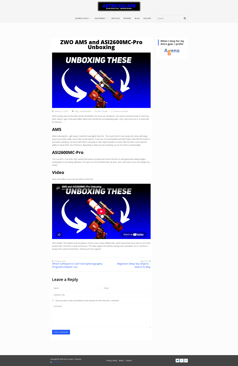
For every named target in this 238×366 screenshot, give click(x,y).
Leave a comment (121, 111)
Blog (137, 18)
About (121, 360)
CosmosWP (56, 362)
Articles (115, 18)
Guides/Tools (82, 18)
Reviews (127, 18)
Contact (128, 360)
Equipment (100, 18)
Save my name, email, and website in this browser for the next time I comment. (87, 300)
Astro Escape (102, 111)
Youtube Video (85, 111)
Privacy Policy (111, 360)
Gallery (147, 18)
